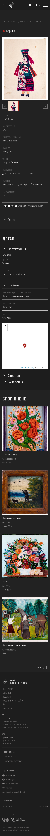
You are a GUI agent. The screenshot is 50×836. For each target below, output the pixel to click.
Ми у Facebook (10, 775)
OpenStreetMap (29, 368)
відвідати (7, 708)
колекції (6, 692)
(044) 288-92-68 (10, 724)
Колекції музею (19, 22)
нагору (40, 667)
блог (4, 704)
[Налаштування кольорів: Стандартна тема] (30, 5)
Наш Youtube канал (12, 784)
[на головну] (25, 681)
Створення (15, 375)
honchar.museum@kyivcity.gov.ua (17, 727)
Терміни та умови (25, 830)
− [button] (5, 329)
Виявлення (15, 382)
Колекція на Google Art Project (15, 792)
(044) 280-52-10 (21, 724)
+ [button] (5, 325)
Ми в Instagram (10, 780)
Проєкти (6, 696)
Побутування (17, 249)
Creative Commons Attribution (30, 205)
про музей (7, 688)
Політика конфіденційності (10, 830)
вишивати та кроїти (12, 700)
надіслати (40, 806)
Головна (5, 22)
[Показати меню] (45, 5)
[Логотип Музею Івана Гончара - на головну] (13, 5)
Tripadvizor (9, 788)
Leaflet (21, 368)
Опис (11, 219)
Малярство (33, 22)
